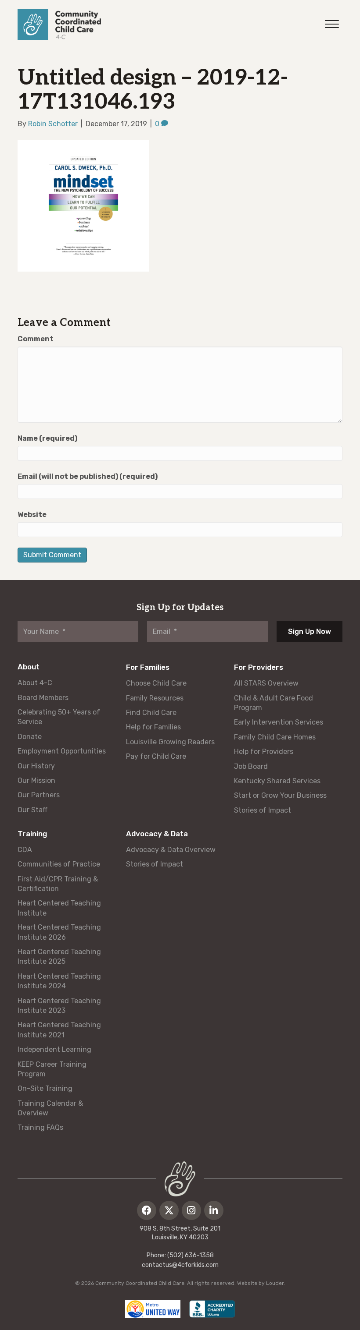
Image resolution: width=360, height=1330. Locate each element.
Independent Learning (54, 1049)
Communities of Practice (59, 864)
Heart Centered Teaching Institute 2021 (59, 1030)
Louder (275, 1283)
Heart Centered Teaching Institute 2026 (59, 932)
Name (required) (47, 438)
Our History (36, 766)
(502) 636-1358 (190, 1255)
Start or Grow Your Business (280, 795)
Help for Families (153, 727)
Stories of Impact (262, 810)
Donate (30, 736)
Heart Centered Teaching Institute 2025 (59, 957)
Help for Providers (263, 751)
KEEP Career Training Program (52, 1069)
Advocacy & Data (157, 833)
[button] (146, 1210)
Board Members (43, 697)
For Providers (258, 667)
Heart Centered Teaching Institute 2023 (59, 1006)
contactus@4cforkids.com (180, 1265)
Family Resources (155, 698)
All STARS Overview (266, 683)
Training (32, 833)
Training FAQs (40, 1127)
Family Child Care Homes (275, 737)
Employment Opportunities (62, 751)
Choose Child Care (156, 683)
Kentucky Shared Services (277, 781)
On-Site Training (45, 1088)
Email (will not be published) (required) (88, 476)
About (29, 666)
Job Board (251, 766)
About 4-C (35, 683)
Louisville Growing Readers (170, 742)
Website (32, 514)
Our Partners (39, 795)
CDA (25, 849)
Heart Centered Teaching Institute (59, 908)
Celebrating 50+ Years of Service (59, 717)
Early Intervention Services (278, 722)
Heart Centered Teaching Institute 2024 (59, 981)
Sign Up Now (309, 631)
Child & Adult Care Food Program (273, 703)
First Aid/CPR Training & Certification (58, 884)
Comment (36, 339)
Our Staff (32, 810)
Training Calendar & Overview (50, 1108)
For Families (147, 667)
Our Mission (36, 780)
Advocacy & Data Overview (171, 849)
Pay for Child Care (156, 756)
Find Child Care (151, 712)
